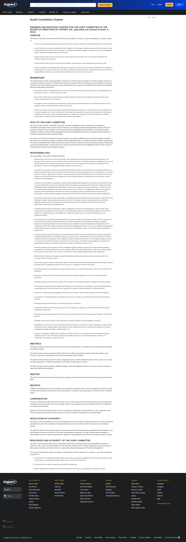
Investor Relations (35, 508)
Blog (158, 499)
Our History (33, 487)
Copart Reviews (34, 499)
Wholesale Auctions (86, 502)
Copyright (133, 537)
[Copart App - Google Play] (162, 514)
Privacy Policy (122, 537)
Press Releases (33, 505)
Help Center (135, 484)
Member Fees (135, 499)
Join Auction (84, 490)
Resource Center (136, 490)
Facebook (160, 484)
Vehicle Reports (111, 487)
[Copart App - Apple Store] (162, 508)
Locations (42, 12)
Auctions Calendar (86, 487)
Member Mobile (136, 502)
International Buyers (112, 496)
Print (149, 17)
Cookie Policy (158, 537)
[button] (32, 5)
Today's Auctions (85, 484)
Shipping (109, 490)
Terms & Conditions (145, 537)
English (159, 4)
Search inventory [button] (105, 5)
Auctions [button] (31, 12)
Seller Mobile (135, 505)
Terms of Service (110, 537)
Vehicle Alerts (59, 496)
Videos (133, 496)
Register (169, 4)
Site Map (79, 537)
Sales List (58, 487)
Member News (34, 496)
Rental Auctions (85, 499)
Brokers (108, 484)
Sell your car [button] (53, 12)
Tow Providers (110, 493)
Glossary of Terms (137, 487)
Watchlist (58, 490)
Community (33, 493)
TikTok (159, 490)
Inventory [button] (19, 12)
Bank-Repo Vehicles (86, 496)
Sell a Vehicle (98, 537)
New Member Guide (138, 508)
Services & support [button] (70, 12)
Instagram (160, 487)
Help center (85, 12)
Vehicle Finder (59, 484)
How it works (7, 12)
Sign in (179, 4)
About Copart (33, 484)
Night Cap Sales (85, 493)
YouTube (160, 496)
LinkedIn (160, 493)
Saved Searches (60, 493)
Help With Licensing (138, 493)
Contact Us (88, 537)
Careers (31, 502)
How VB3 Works (34, 490)
